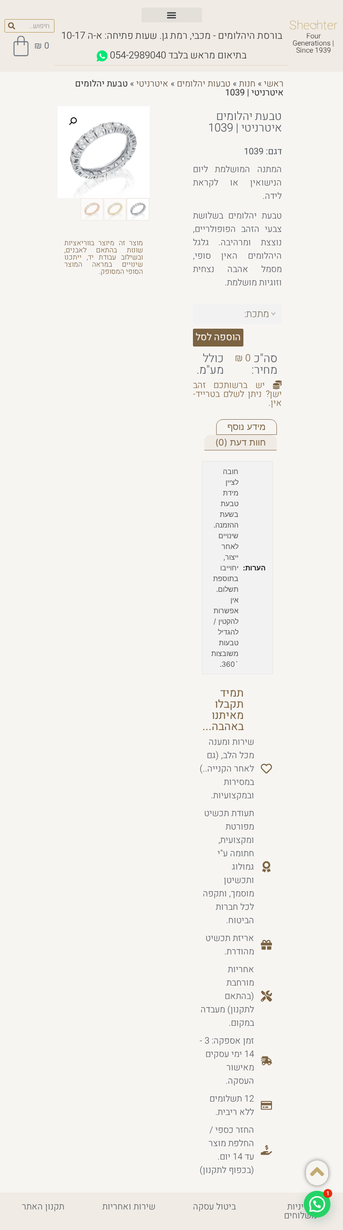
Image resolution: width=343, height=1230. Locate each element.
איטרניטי (152, 83)
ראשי (274, 83)
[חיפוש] (11, 26)
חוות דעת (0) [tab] (240, 442)
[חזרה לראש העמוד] (317, 1171)
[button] (172, 15)
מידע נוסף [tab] (246, 426)
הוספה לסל (218, 337)
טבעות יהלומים (203, 83)
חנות (247, 83)
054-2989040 (138, 55)
